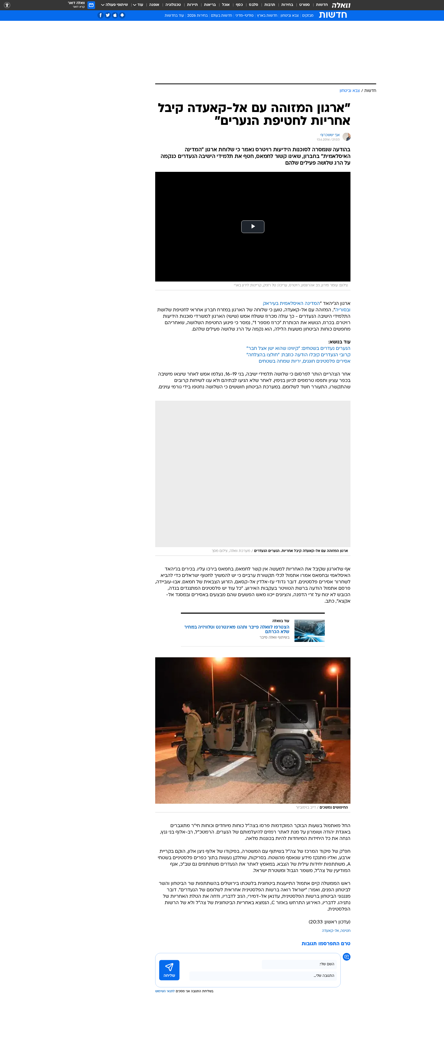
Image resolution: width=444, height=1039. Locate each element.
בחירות (287, 5)
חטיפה (345, 931)
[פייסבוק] (100, 15)
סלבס (253, 5)
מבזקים (307, 15)
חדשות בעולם (221, 15)
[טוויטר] (108, 15)
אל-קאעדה (330, 931)
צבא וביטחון (290, 15)
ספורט (304, 5)
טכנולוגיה (173, 5)
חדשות (322, 5)
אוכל (226, 5)
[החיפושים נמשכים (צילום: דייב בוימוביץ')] (252, 734)
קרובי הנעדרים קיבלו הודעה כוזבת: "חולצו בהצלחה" (298, 355)
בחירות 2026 (197, 15)
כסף (239, 5)
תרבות (269, 5)
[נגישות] (7, 5)
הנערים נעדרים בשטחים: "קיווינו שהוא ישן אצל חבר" (298, 348)
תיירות (192, 5)
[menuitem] (319, 5)
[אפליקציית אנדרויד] (122, 15)
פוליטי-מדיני (244, 15)
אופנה (154, 5)
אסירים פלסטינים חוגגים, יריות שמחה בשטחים (304, 361)
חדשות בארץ (267, 15)
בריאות (210, 5)
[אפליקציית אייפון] (115, 15)
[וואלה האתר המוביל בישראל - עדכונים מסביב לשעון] (341, 5)
